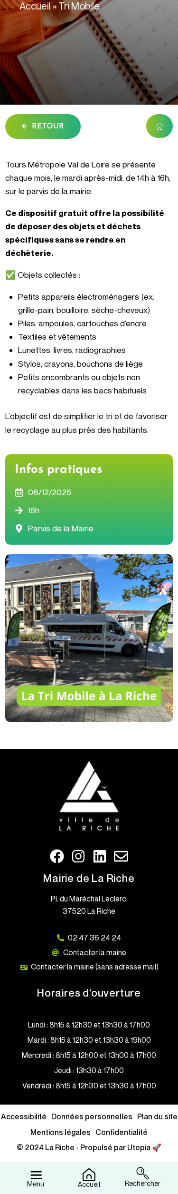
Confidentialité (121, 1132)
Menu (35, 1184)
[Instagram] (78, 856)
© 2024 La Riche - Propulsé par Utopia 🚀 (89, 1147)
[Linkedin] (100, 856)
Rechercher (142, 1183)
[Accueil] (89, 1173)
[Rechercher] (142, 1172)
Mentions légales (60, 1132)
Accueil (35, 6)
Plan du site (157, 1116)
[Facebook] (57, 856)
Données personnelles (91, 1116)
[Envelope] (121, 856)
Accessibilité (24, 1116)
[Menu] (36, 1172)
